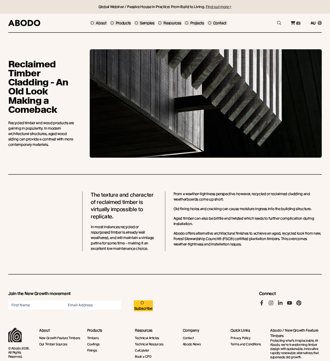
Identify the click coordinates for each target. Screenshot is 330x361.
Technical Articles (147, 338)
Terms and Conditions (245, 344)
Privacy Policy (240, 338)
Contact (188, 338)
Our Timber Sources (53, 344)
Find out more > (219, 7)
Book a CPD (143, 356)
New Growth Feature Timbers (59, 338)
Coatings (93, 344)
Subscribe (143, 308)
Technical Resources (149, 344)
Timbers (93, 338)
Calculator (142, 350)
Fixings (92, 350)
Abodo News (192, 344)
